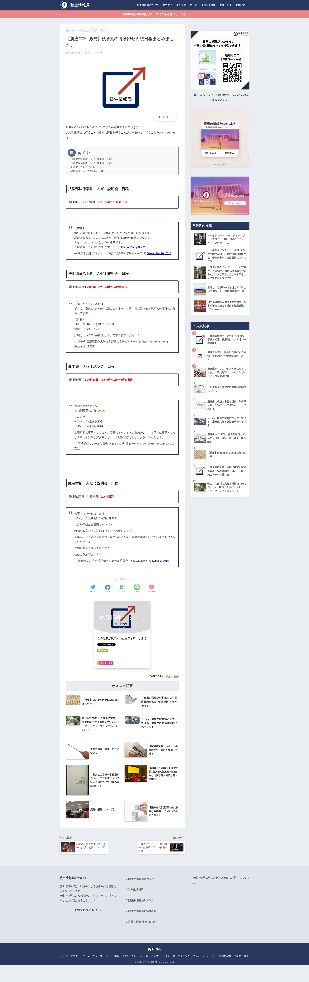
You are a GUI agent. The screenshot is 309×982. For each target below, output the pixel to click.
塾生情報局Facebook (143, 911)
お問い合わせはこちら (88, 909)
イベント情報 (208, 5)
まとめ (193, 5)
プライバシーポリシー (204, 956)
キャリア (181, 5)
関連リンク (226, 5)
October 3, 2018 (159, 560)
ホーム (64, 956)
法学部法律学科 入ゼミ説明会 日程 (91, 159)
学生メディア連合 (218, 877)
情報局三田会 (241, 956)
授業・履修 (172, 676)
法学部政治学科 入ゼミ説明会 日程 (91, 163)
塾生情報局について (148, 5)
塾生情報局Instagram (143, 921)
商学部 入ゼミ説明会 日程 (86, 167)
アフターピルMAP (70, 933)
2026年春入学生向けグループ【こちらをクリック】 (154, 14)
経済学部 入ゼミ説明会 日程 (87, 171)
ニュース (97, 956)
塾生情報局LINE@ (142, 900)
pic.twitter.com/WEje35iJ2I (129, 247)
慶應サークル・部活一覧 (135, 956)
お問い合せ (242, 5)
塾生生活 (167, 5)
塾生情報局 (79, 5)
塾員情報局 (225, 956)
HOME (156, 949)
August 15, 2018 (84, 346)
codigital (64, 921)
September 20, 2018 (159, 253)
